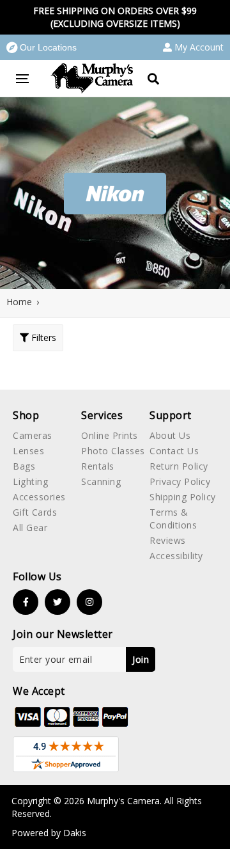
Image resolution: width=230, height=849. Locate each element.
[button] (41, 47)
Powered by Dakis (49, 833)
